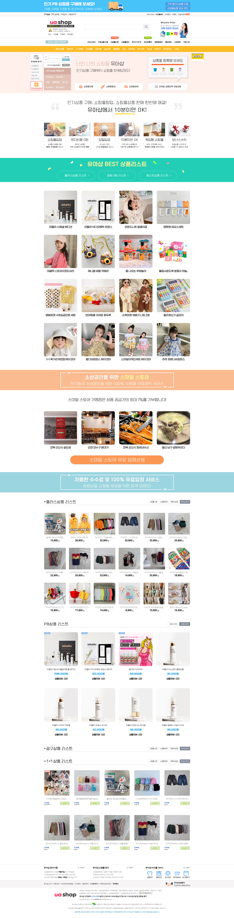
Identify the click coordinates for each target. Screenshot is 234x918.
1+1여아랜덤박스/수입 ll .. (56, 799)
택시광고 (70, 34)
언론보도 (56, 884)
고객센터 (167, 14)
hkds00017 (77, 804)
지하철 (55, 34)
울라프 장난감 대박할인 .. (117, 799)
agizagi (166, 804)
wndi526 (136, 804)
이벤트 (174, 14)
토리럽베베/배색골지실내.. (87, 799)
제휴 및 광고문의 (105, 884)
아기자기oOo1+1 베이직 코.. (147, 843)
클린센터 (85, 884)
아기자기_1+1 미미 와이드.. (177, 799)
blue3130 (106, 804)
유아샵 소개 (48, 884)
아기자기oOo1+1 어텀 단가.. (87, 843)
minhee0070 (47, 804)
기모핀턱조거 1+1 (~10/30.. (147, 799)
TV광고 (62, 34)
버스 (49, 34)
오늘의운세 (181, 14)
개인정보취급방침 (67, 884)
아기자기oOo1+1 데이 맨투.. (177, 843)
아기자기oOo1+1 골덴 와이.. (57, 843)
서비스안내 (150, 14)
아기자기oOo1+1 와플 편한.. (117, 843)
